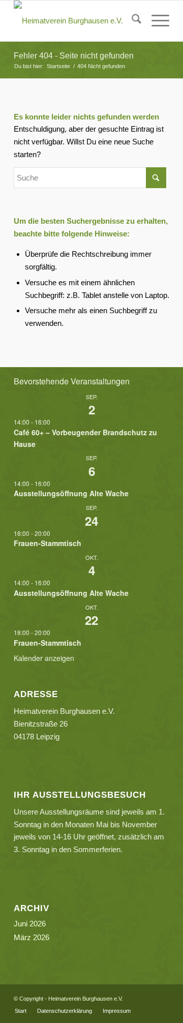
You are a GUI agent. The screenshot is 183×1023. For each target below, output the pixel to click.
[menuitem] (131, 21)
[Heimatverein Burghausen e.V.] (76, 21)
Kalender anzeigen (44, 658)
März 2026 (31, 937)
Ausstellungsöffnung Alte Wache (71, 493)
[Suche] (131, 21)
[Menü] (155, 21)
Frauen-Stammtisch (47, 543)
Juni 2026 (30, 923)
